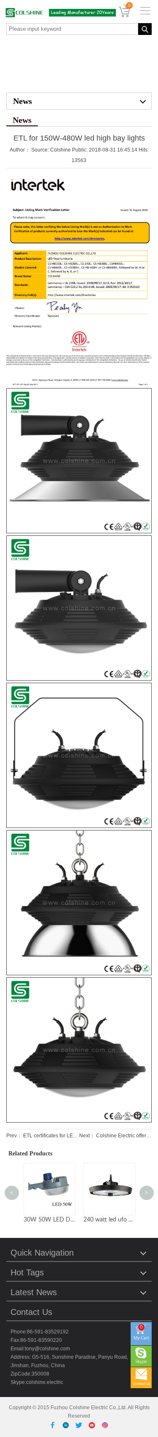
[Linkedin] (67, 1424)
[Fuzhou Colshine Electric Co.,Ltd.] (58, 12)
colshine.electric (44, 1382)
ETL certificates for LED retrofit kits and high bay (77, 1136)
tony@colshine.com (47, 1349)
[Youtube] (93, 1424)
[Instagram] (105, 1424)
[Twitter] (80, 1424)
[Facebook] (54, 1424)
